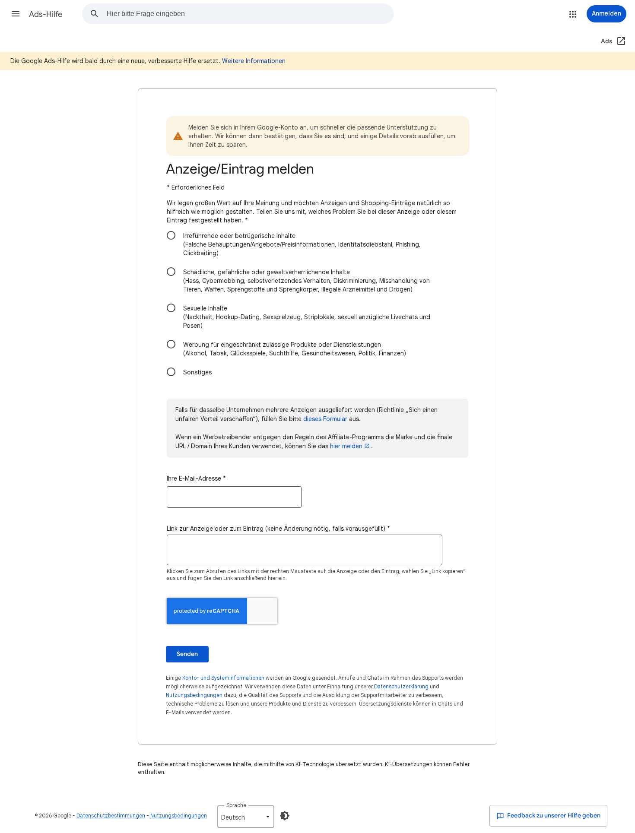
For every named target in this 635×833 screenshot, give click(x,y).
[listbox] (245, 816)
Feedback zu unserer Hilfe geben (553, 815)
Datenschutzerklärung (401, 686)
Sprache (236, 805)
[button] (15, 13)
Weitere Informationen (254, 61)
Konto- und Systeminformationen (223, 678)
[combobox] (250, 14)
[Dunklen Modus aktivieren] (284, 815)
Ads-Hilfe (45, 14)
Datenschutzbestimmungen (110, 815)
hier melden (346, 446)
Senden (187, 654)
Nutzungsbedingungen (194, 695)
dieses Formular (325, 419)
